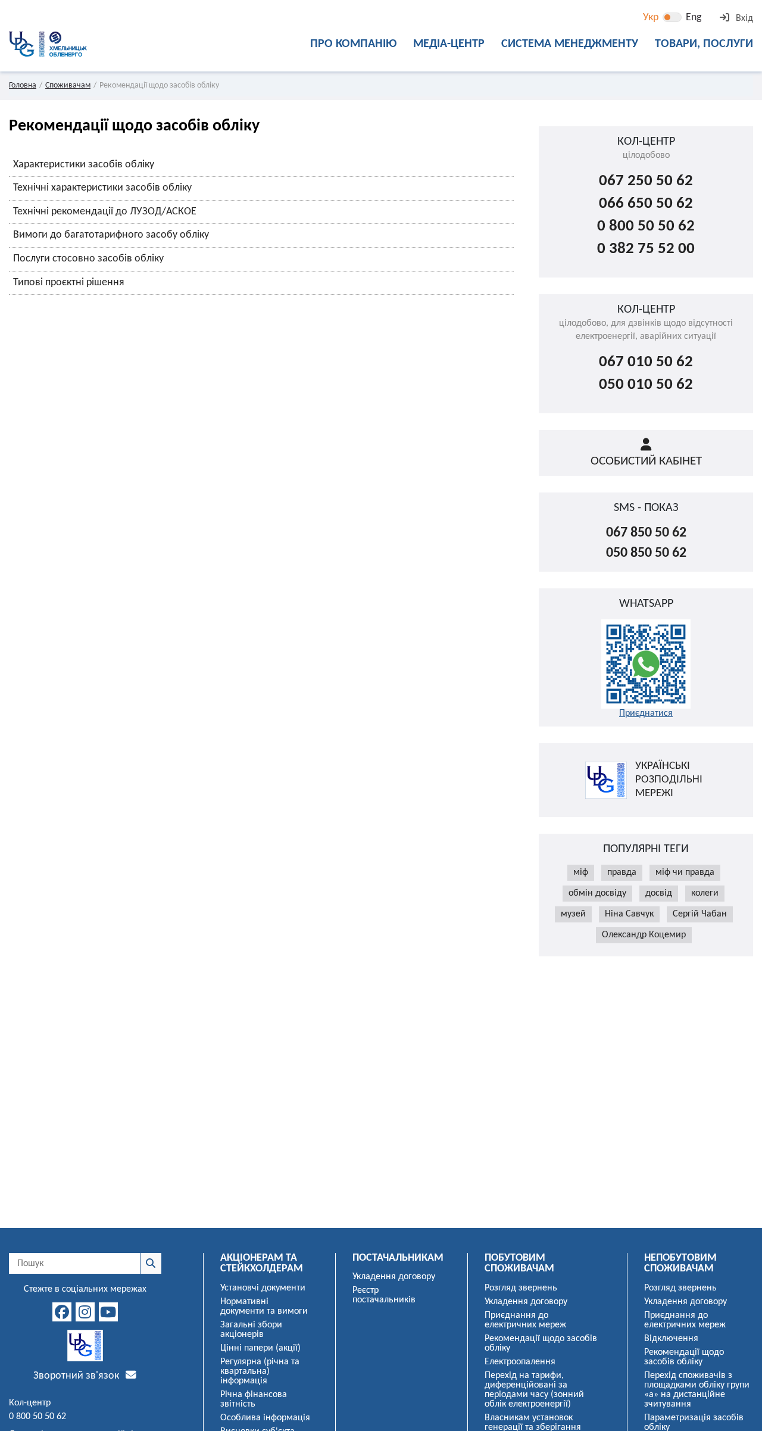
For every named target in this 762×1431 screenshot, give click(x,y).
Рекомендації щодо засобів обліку (541, 1343)
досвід (658, 893)
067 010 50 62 (646, 362)
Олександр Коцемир (644, 935)
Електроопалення (520, 1362)
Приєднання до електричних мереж (525, 1320)
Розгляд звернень (521, 1288)
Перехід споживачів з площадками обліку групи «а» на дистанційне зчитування (696, 1390)
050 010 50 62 (646, 385)
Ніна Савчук (629, 914)
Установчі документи (262, 1288)
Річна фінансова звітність (253, 1399)
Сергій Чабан (700, 914)
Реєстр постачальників (384, 1295)
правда (621, 872)
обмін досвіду (597, 893)
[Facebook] (61, 1311)
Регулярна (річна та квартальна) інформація (259, 1371)
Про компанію (353, 44)
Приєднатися (646, 713)
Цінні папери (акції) (260, 1348)
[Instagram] (85, 1311)
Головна (22, 85)
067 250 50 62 (646, 181)
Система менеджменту (569, 44)
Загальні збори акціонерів (251, 1329)
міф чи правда (684, 872)
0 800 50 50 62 (646, 227)
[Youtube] (108, 1311)
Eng (693, 18)
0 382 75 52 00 (646, 249)
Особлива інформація (265, 1418)
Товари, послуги (704, 44)
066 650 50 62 (646, 204)
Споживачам (67, 85)
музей (573, 914)
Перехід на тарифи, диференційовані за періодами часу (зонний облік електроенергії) (534, 1390)
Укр (650, 18)
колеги (705, 893)
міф (580, 872)
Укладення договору (393, 1277)
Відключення (671, 1338)
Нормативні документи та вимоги (264, 1306)
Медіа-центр (449, 44)
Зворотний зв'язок (77, 1376)
